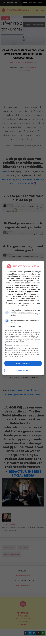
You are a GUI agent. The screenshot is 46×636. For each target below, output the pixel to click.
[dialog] (23, 318)
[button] (23, 326)
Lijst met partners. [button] (19, 342)
